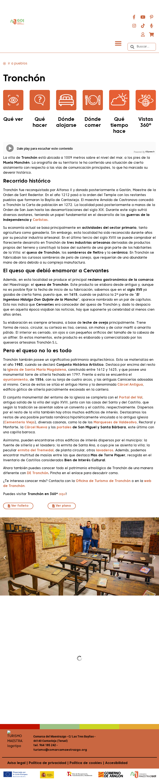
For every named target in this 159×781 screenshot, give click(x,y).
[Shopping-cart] (151, 34)
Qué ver (13, 119)
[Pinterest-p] (151, 17)
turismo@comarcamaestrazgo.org (60, 750)
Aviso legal (16, 763)
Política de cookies (86, 763)
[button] (118, 43)
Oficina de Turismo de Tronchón (103, 481)
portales (64, 427)
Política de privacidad (47, 763)
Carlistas (40, 220)
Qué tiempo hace (119, 125)
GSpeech (149, 152)
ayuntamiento (15, 379)
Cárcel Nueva (35, 427)
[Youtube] (143, 17)
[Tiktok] (143, 25)
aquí (62, 494)
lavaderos (104, 450)
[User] (143, 34)
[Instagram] (134, 25)
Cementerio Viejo (19, 422)
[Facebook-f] (134, 17)
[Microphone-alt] (151, 25)
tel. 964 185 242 (44, 745)
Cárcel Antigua (130, 384)
